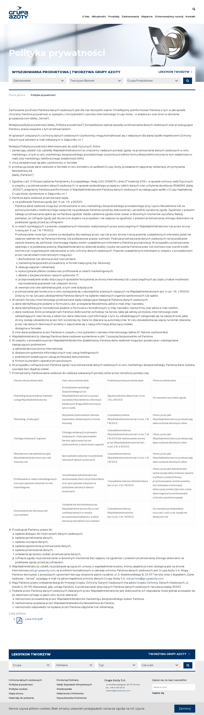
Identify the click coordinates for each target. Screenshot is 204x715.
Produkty (114, 16)
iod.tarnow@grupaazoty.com (145, 578)
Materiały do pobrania (21, 698)
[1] (187, 81)
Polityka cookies (18, 689)
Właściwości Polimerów (70, 693)
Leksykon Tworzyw (174, 71)
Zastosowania (130, 16)
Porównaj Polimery (68, 680)
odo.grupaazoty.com (42, 570)
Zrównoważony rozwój (169, 16)
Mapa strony (16, 693)
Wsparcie (147, 16)
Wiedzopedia (64, 689)
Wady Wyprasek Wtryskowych (74, 684)
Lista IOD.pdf (33, 619)
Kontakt (190, 16)
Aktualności (99, 16)
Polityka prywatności (21, 684)
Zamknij (185, 708)
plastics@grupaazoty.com (118, 690)
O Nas (85, 16)
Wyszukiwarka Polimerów (72, 698)
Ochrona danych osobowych (25, 680)
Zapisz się (158, 693)
